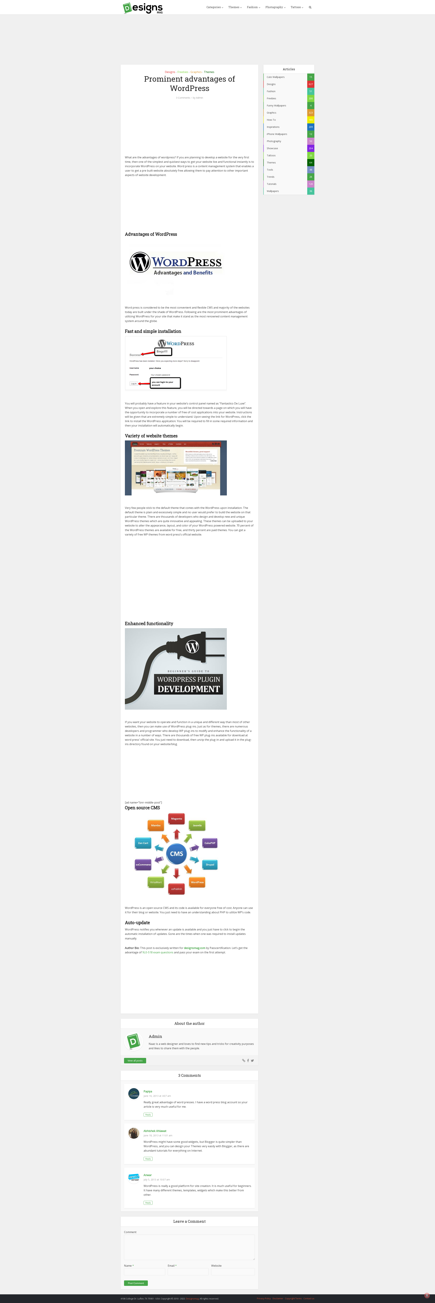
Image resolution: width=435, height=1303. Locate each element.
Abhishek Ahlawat (155, 1131)
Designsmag (192, 1298)
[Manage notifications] (427, 1295)
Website (216, 1266)
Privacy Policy (264, 1298)
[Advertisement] (217, 37)
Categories (213, 7)
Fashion (252, 7)
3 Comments (183, 97)
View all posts (135, 1060)
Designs (170, 72)
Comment (130, 1232)
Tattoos (296, 7)
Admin (199, 97)
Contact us (308, 1298)
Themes (233, 7)
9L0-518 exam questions (157, 952)
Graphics (196, 72)
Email (172, 1266)
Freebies (182, 72)
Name (129, 1266)
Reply (148, 1114)
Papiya (148, 1091)
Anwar (148, 1175)
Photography (274, 7)
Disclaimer (278, 1298)
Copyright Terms (293, 1298)
